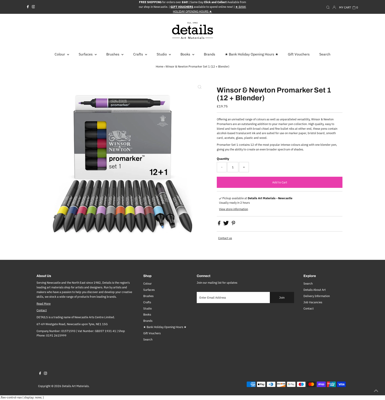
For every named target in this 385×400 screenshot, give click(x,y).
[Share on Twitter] (226, 224)
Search (147, 339)
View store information (233, 209)
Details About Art (314, 290)
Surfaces (149, 290)
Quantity (223, 159)
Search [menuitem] (324, 54)
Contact (42, 310)
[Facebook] (28, 7)
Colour (147, 283)
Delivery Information (316, 296)
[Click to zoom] (200, 87)
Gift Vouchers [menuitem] (299, 54)
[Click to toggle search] (328, 7)
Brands (147, 321)
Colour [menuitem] (60, 54)
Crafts (147, 302)
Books (147, 314)
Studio (147, 308)
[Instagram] (33, 7)
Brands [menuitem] (209, 54)
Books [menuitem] (185, 54)
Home (159, 66)
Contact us (225, 238)
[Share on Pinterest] (233, 224)
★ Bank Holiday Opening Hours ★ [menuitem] (251, 54)
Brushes (148, 296)
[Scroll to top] (376, 391)
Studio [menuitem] (162, 54)
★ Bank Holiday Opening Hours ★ (164, 327)
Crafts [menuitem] (138, 54)
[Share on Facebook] (219, 224)
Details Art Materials (75, 386)
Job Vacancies (312, 302)
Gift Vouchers (152, 333)
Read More (44, 304)
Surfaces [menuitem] (86, 54)
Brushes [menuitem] (113, 54)
